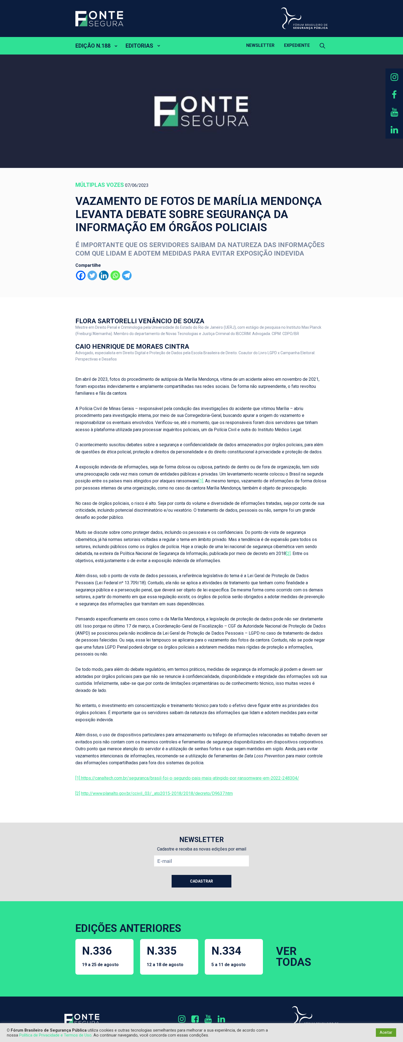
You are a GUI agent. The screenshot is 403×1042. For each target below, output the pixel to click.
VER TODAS (293, 957)
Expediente (297, 45)
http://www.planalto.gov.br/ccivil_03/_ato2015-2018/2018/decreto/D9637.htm (157, 793)
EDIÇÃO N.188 (92, 45)
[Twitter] (92, 275)
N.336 (100, 955)
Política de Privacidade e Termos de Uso (55, 1035)
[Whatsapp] (115, 275)
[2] (288, 553)
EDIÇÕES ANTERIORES (128, 928)
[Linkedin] (104, 275)
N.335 (165, 955)
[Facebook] (81, 275)
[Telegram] (127, 275)
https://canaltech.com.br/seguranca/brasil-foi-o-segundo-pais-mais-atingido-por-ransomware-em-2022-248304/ (189, 778)
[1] (200, 480)
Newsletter (260, 45)
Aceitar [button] (386, 1032)
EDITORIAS (139, 45)
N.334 (228, 955)
